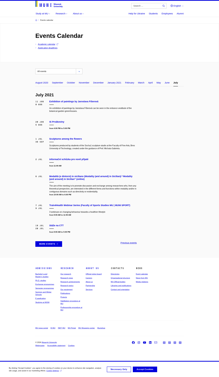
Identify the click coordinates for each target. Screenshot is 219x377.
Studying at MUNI (42, 302)
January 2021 (114, 82)
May (159, 82)
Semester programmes (44, 288)
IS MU (52, 328)
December (98, 82)
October (71, 82)
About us (92, 268)
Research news (66, 278)
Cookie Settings (52, 371)
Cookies (71, 345)
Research (67, 268)
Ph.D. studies (40, 280)
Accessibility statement (56, 345)
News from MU (142, 278)
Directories (115, 274)
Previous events (129, 243)
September (57, 82)
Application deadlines (47, 48)
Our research (65, 274)
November (84, 82)
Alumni (180, 13)
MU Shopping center (86, 328)
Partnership (90, 286)
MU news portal (41, 328)
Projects (63, 297)
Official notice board (94, 274)
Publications (65, 293)
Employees (167, 13)
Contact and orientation (120, 289)
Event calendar (142, 274)
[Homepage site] (49, 4)
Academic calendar (46, 44)
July (175, 82)
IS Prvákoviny (56, 122)
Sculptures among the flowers (65, 139)
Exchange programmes (44, 284)
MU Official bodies (118, 282)
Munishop (101, 328)
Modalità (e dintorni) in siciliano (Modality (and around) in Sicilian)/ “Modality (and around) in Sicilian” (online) (90, 177)
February (129, 82)
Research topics (66, 286)
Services (89, 289)
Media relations (142, 282)
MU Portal (72, 328)
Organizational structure (120, 278)
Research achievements (70, 282)
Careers (89, 278)
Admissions (43, 268)
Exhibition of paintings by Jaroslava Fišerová (73, 101)
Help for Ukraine (137, 13)
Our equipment (66, 289)
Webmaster (40, 345)
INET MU (61, 328)
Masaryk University (49, 342)
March (141, 82)
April (150, 82)
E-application (40, 298)
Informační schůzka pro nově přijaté (68, 159)
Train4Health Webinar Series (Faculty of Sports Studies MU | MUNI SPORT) (89, 205)
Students (153, 13)
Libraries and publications (121, 286)
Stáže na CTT (56, 225)
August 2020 (41, 82)
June (167, 82)
